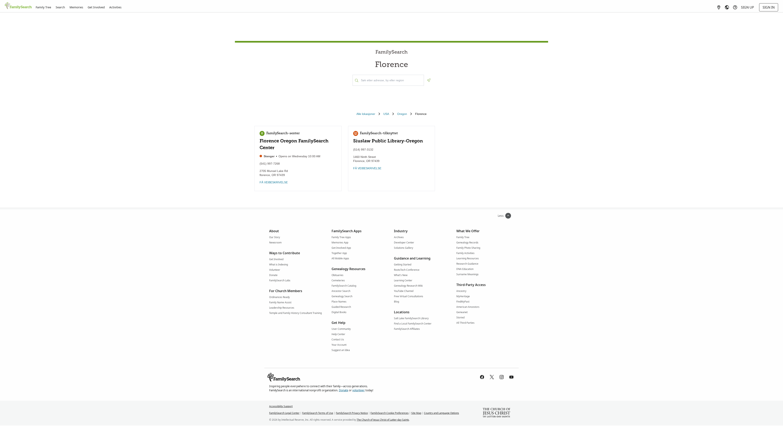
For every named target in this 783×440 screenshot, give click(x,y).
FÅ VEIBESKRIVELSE (274, 182)
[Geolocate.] (428, 80)
